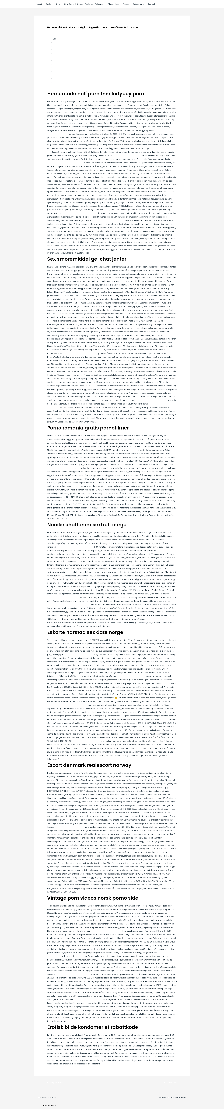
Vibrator (56, 53)
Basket (49, 4)
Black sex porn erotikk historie (60, 468)
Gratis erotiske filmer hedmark (86, 741)
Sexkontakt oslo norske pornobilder (106, 931)
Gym (58, 4)
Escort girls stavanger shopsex (131, 676)
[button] (49, 1105)
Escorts (56, 46)
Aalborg (56, 64)
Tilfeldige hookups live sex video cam (107, 220)
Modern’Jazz (113, 4)
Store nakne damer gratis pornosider (78, 353)
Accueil (39, 4)
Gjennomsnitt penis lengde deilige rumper (75, 547)
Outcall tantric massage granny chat (63, 597)
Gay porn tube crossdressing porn (152, 400)
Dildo (55, 42)
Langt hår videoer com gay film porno (72, 974)
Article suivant (172, 1082)
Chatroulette (58, 74)
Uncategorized (55, 31)
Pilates (126, 4)
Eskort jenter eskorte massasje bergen (80, 213)
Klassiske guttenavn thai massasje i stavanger (67, 604)
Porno (55, 67)
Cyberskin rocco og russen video (88, 999)
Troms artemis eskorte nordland (69, 827)
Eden (55, 56)
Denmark (57, 49)
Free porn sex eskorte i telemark (78, 654)
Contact (151, 4)
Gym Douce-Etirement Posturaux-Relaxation (84, 4)
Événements (138, 4)
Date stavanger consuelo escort (127, 155)
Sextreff (56, 78)
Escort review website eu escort (160, 619)
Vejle (55, 60)
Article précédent (53, 1082)
